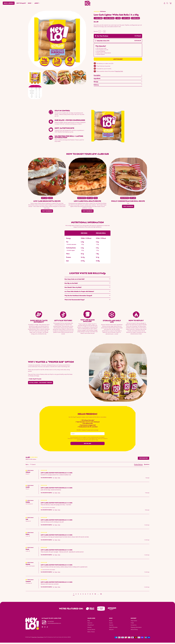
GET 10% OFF (87, 443)
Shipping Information (136, 627)
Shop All (111, 629)
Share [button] (59, 477)
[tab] (138, 465)
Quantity (96, 31)
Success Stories (91, 629)
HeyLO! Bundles (113, 627)
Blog (89, 620)
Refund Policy (134, 629)
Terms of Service (40, 637)
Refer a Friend (91, 631)
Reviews (90, 627)
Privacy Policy (34, 637)
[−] (99, 31)
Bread (110, 620)
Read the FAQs (119, 71)
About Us (90, 623)
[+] (104, 31)
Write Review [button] (143, 458)
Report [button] (56, 477)
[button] (167, 3)
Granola (111, 625)
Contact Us (133, 625)
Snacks (111, 623)
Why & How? (91, 625)
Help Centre (134, 620)
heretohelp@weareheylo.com (54, 623)
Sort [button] (27, 464)
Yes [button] (53, 477)
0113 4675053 (51, 621)
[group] (33, 457)
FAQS (132, 623)
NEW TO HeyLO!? (21, 3)
